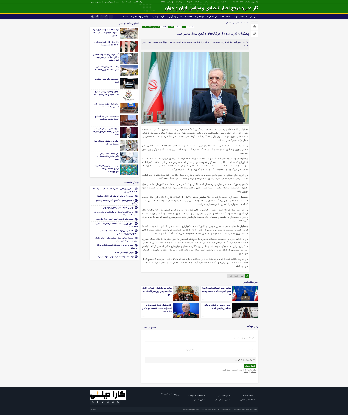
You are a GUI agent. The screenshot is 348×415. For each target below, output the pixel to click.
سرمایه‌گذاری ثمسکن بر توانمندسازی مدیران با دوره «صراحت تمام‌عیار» (115, 213)
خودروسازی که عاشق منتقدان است (107, 81)
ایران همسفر (198, 400)
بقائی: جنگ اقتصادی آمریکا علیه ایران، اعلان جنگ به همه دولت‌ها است (216, 291)
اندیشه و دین (241, 16)
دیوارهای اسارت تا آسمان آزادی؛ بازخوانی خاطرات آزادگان (116, 202)
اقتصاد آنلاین (233, 276)
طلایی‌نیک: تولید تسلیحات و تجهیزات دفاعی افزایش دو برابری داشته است (157, 308)
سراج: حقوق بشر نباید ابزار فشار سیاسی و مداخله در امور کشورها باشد (106, 131)
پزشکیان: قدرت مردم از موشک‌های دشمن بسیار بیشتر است (213, 33)
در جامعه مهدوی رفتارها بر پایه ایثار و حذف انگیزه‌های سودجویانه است (106, 168)
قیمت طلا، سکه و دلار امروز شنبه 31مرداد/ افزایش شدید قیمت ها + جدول (106, 32)
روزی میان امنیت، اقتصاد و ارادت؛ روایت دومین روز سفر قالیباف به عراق (157, 291)
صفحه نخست (243, 22)
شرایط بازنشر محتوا (97, 2)
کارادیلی (94, 409)
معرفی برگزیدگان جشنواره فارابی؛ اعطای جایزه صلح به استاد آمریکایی (115, 190)
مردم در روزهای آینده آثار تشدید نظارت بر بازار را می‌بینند (116, 247)
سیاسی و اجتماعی (232, 22)
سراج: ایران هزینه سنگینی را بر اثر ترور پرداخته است (106, 105)
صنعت (189, 16)
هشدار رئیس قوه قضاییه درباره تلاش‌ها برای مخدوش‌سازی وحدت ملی (118, 232)
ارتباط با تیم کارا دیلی (195, 395)
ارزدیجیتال (213, 16)
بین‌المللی (200, 16)
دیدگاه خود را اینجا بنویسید (243, 338)
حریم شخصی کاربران (112, 2)
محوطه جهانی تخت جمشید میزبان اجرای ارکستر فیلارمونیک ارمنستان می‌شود (116, 239)
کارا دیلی (252, 16)
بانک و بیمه (226, 16)
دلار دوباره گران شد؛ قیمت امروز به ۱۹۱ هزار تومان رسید (106, 43)
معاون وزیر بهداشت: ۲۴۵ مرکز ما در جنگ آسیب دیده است (116, 225)
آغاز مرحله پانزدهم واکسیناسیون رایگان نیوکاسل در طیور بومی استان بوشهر (106, 57)
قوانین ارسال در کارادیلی (243, 359)
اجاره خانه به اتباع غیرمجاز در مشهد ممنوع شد (114, 256)
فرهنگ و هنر (159, 16)
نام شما (251, 350)
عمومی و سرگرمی (175, 16)
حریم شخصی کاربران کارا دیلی (170, 395)
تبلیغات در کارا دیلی (246, 400)
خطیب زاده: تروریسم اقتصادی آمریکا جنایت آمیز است (106, 118)
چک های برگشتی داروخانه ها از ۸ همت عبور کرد (106, 142)
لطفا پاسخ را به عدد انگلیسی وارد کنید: (239, 370)
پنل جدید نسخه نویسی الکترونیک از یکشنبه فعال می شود (107, 156)
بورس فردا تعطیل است (124, 252)
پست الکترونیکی (191, 350)
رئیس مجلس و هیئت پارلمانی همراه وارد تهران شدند (217, 306)
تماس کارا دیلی (126, 2)
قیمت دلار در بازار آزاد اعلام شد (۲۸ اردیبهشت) (115, 196)
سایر (126, 16)
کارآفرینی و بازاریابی (141, 16)
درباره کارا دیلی (138, 2)
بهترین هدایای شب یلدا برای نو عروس (118, 207)
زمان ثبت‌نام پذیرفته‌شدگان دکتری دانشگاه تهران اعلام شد (107, 68)
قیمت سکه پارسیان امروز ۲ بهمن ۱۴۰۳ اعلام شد (114, 219)
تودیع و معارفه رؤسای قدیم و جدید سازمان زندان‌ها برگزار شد (106, 93)
